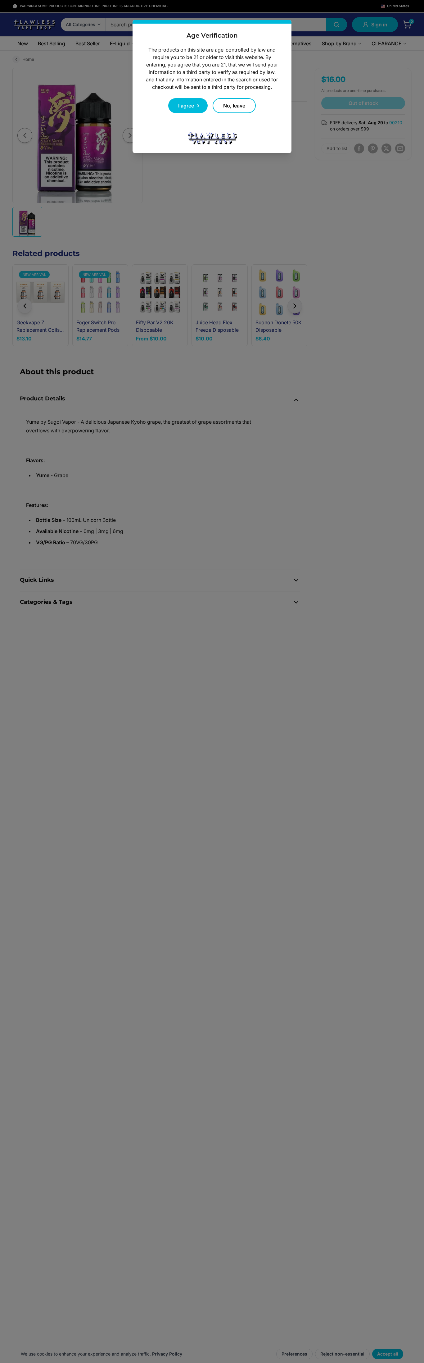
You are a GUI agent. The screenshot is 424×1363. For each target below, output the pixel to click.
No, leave (234, 106)
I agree (186, 106)
